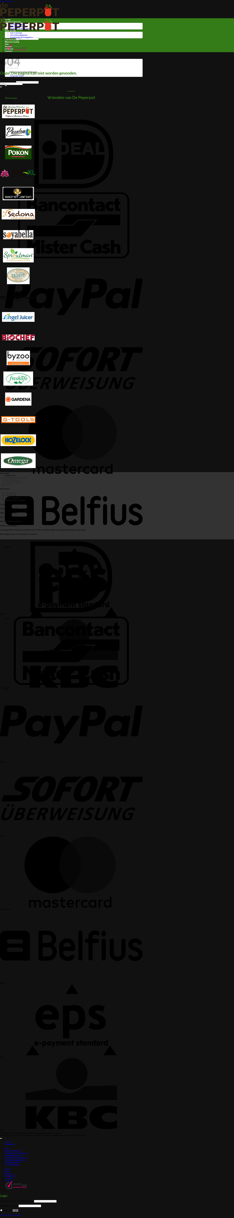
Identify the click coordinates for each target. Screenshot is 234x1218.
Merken (8, 46)
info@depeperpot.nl (13, 521)
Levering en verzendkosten (16, 477)
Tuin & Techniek (16, 33)
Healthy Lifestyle (12, 22)
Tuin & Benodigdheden (19, 35)
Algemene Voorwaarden (15, 500)
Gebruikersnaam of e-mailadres (17, 1201)
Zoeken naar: (10, 82)
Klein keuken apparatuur (16, 1157)
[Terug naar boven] (1, 1138)
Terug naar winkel (17, 76)
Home (7, 19)
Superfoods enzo (16, 26)
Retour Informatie (12, 480)
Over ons (9, 49)
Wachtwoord (9, 1206)
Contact (8, 51)
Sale (7, 44)
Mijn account (10, 493)
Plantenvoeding (12, 42)
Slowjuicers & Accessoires (20, 28)
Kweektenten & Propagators (21, 37)
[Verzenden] (6, 85)
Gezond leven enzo (17, 24)
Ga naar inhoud (6, 1)
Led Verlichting (11, 39)
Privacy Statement (12, 497)
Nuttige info (10, 1176)
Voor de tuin (10, 30)
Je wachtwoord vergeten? (10, 1215)
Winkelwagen (10, 495)
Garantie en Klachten (13, 482)
